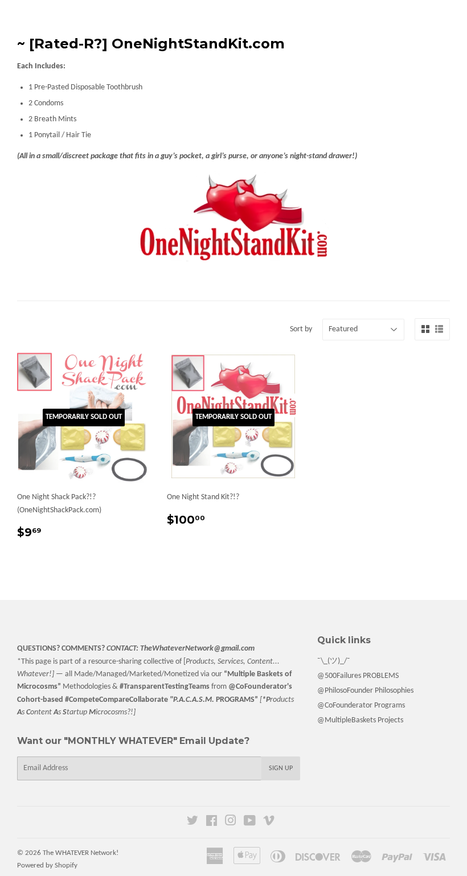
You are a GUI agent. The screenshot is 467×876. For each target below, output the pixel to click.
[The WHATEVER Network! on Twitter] (192, 823)
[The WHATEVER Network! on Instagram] (230, 823)
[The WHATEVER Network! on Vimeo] (269, 823)
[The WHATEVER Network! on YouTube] (250, 823)
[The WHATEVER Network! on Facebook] (212, 823)
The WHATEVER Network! (80, 853)
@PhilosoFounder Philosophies (365, 690)
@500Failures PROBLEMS (358, 676)
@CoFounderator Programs (361, 705)
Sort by (301, 329)
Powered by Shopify (47, 865)
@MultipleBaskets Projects (360, 720)
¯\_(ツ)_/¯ (333, 661)
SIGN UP (281, 768)
